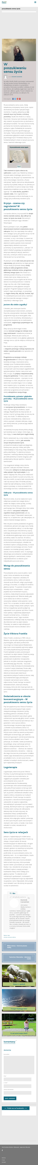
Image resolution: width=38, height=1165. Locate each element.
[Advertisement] (19, 25)
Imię (5, 1076)
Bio (13, 893)
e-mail (6, 1082)
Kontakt (4, 1162)
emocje (5, 937)
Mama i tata (7, 935)
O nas (3, 1160)
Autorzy (4, 1158)
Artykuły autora (19, 897)
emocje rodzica (12, 937)
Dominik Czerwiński (17, 76)
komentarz (6, 1054)
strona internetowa (8, 1089)
